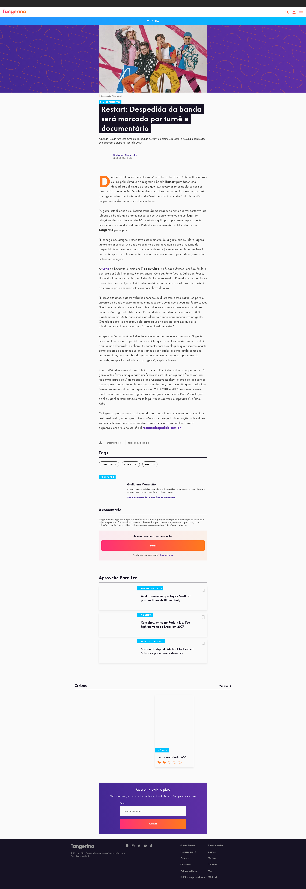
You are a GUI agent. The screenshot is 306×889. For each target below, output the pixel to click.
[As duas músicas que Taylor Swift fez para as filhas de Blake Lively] (118, 598)
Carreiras (185, 864)
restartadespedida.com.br (162, 428)
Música (212, 858)
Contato (184, 858)
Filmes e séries (215, 845)
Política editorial (189, 871)
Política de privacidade (192, 877)
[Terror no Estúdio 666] (174, 723)
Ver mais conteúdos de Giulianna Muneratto (151, 497)
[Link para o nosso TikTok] (151, 845)
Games (211, 852)
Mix (210, 871)
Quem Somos (187, 845)
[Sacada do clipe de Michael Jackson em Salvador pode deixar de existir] (118, 651)
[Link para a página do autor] (106, 156)
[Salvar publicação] (203, 591)
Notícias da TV (188, 852)
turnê (105, 269)
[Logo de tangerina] (14, 12)
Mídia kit (212, 877)
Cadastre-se (166, 555)
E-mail (123, 803)
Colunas (212, 864)
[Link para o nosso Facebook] (127, 845)
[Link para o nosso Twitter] (139, 845)
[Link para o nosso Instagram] (133, 845)
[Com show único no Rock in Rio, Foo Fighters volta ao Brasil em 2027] (118, 625)
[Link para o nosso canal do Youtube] (145, 845)
